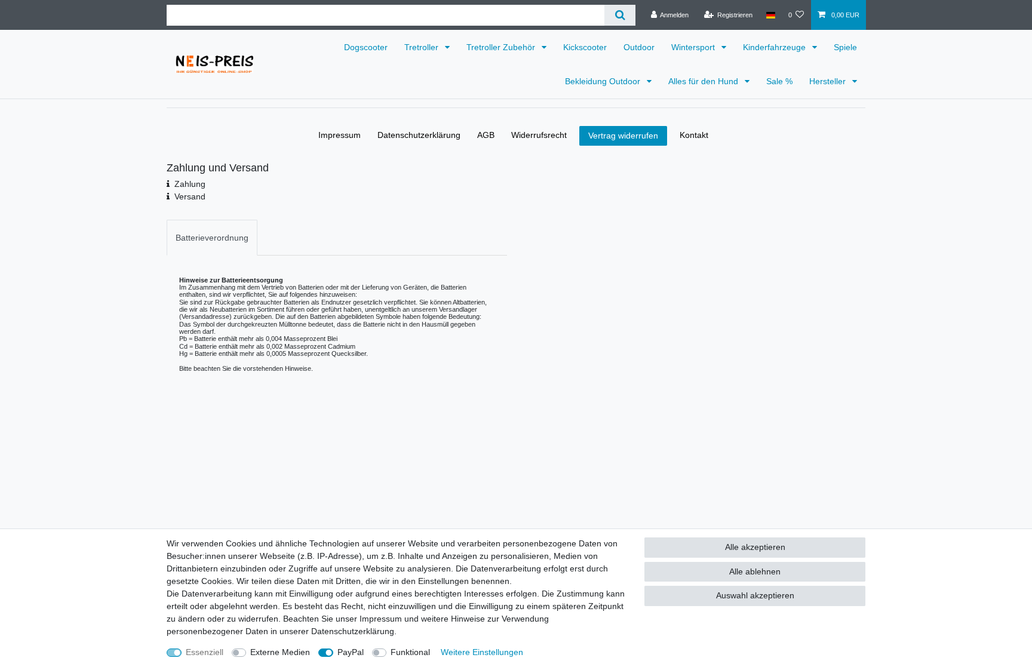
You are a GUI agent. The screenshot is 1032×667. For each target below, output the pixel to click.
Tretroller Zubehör (502, 47)
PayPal (350, 652)
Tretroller (422, 47)
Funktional (410, 652)
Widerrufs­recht (539, 135)
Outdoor (639, 47)
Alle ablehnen (755, 571)
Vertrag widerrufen (623, 135)
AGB (485, 135)
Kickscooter (585, 47)
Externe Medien (280, 652)
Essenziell (204, 652)
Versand (189, 196)
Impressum (339, 135)
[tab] (212, 237)
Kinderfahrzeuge (775, 47)
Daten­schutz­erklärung (418, 135)
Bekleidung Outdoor (604, 81)
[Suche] (619, 15)
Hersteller (828, 81)
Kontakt (694, 135)
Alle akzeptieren (755, 547)
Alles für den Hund (704, 81)
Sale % (779, 81)
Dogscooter (366, 47)
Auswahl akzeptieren (755, 595)
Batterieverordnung (212, 237)
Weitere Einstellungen (482, 652)
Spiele (845, 47)
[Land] (770, 15)
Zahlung (189, 184)
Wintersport (694, 47)
